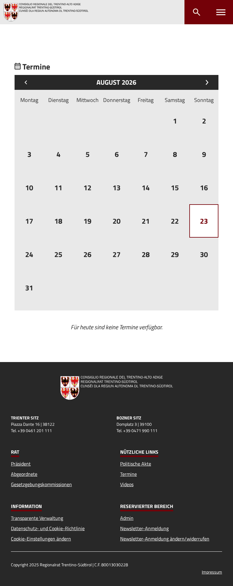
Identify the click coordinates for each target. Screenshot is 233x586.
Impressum (212, 572)
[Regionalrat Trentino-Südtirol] (48, 12)
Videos (126, 484)
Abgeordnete (24, 474)
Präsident (21, 463)
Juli (27, 82)
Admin (126, 518)
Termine (128, 474)
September (205, 82)
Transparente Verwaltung (37, 518)
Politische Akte (135, 463)
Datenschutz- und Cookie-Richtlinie (48, 528)
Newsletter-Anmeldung (144, 528)
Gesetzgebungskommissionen (41, 484)
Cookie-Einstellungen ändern (41, 538)
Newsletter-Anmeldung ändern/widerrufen (164, 538)
